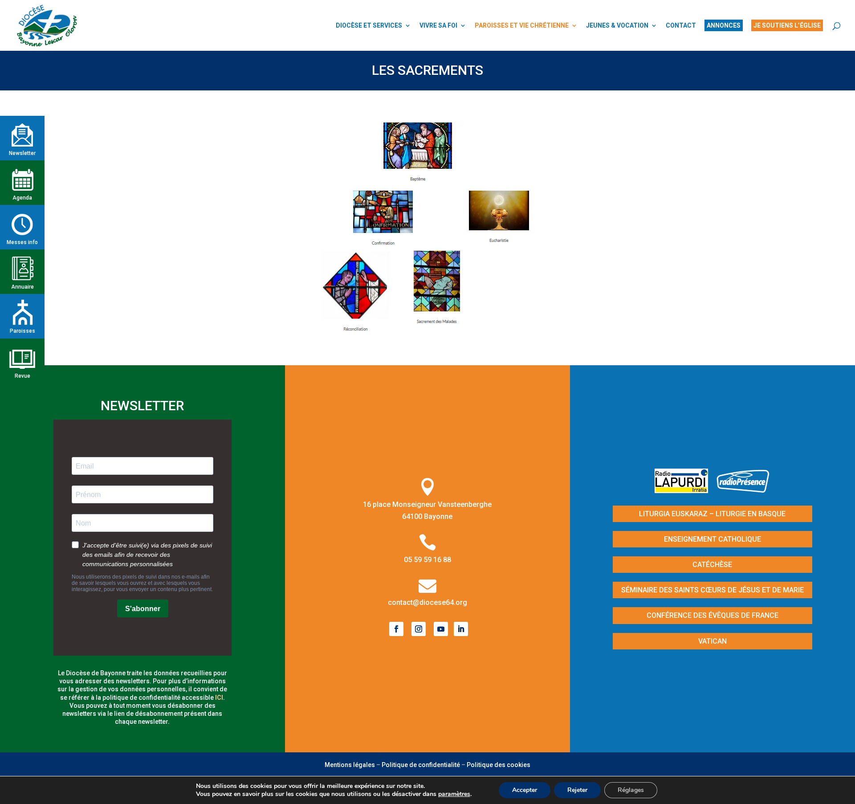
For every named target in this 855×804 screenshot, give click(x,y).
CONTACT (681, 25)
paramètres (454, 794)
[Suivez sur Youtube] (441, 629)
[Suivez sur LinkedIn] (461, 629)
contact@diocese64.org (427, 602)
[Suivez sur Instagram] (418, 629)
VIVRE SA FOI (438, 25)
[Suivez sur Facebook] (396, 629)
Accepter (524, 790)
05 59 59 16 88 (427, 559)
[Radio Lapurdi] (685, 490)
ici (219, 697)
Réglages (631, 790)
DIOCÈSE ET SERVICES (369, 25)
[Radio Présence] (743, 490)
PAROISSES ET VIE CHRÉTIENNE (522, 25)
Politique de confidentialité (421, 764)
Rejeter (577, 790)
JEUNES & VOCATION (617, 25)
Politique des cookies (498, 764)
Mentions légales (350, 764)
